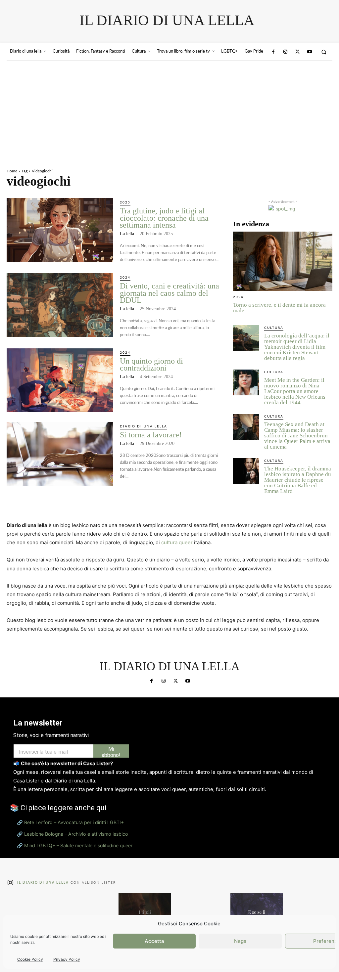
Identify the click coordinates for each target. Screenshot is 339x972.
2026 (238, 297)
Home (12, 171)
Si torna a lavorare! (151, 434)
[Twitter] (297, 52)
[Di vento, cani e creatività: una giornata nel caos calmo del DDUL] (60, 305)
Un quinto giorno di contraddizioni (151, 365)
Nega (240, 941)
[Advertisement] (169, 110)
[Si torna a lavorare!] (60, 454)
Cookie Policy (30, 959)
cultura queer (177, 542)
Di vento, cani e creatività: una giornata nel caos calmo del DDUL (169, 293)
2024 (125, 277)
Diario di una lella (143, 426)
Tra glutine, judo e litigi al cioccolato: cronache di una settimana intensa (164, 217)
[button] (323, 51)
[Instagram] (285, 52)
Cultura (273, 328)
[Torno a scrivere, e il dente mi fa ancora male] (282, 261)
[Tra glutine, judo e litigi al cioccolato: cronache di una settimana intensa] (60, 230)
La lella (127, 233)
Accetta (154, 941)
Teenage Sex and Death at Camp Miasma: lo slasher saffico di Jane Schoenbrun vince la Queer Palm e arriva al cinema (297, 435)
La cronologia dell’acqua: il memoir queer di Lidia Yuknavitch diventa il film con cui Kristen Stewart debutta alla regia (296, 346)
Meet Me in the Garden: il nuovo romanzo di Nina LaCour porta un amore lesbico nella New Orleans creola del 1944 (294, 391)
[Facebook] (273, 52)
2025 (125, 202)
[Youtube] (309, 52)
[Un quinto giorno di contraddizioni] (60, 380)
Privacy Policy (66, 959)
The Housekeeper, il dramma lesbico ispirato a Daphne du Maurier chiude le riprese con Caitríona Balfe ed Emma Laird (297, 479)
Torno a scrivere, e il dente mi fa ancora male (279, 308)
